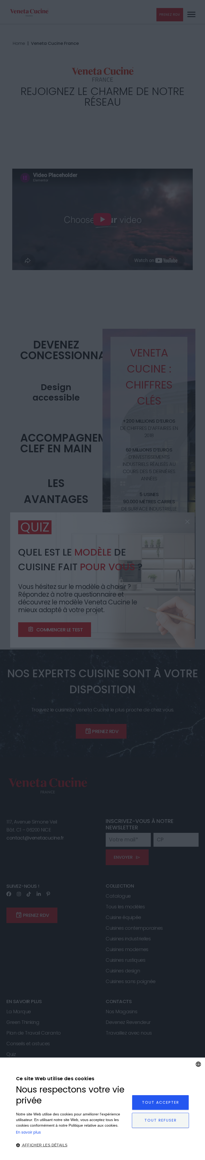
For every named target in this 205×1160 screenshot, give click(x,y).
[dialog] (102, 1109)
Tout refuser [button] (160, 1120)
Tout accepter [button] (160, 1102)
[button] (72, 1145)
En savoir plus (28, 1132)
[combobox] (198, 1064)
